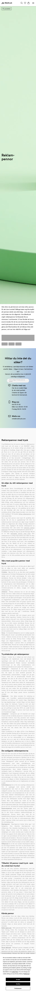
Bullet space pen (7, 928)
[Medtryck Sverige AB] (7, 3)
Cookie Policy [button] (14, 971)
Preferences (18, 988)
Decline (18, 984)
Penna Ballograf (6, 947)
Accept (18, 979)
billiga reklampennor (25, 514)
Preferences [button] (26, 973)
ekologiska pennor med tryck (20, 533)
